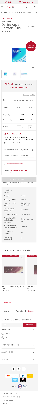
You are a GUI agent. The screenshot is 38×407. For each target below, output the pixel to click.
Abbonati (29, 325)
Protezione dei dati (10, 400)
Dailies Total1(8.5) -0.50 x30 (13, 287)
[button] (30, 7)
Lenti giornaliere (8, 18)
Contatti (7, 333)
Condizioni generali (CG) (11, 397)
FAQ (6, 338)
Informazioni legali (10, 393)
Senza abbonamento (15, 164)
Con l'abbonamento (14, 134)
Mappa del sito (8, 403)
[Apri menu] (2, 7)
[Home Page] (10, 7)
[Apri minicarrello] (35, 7)
